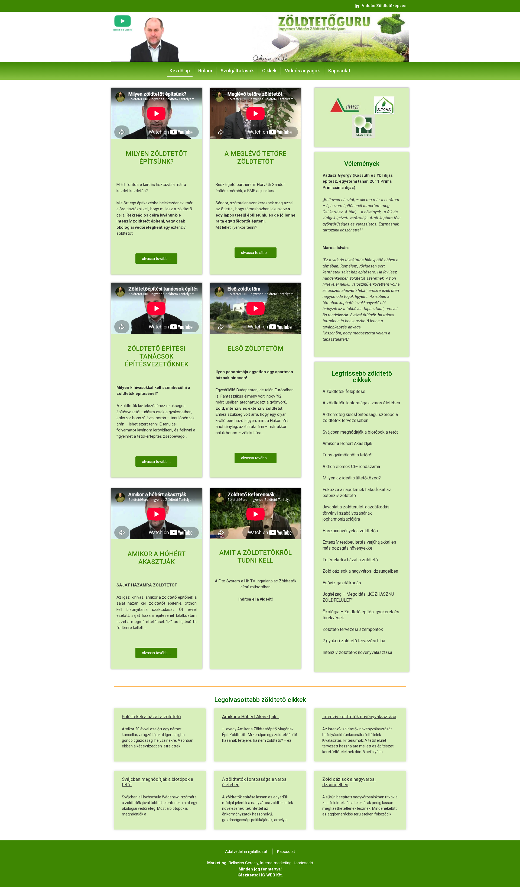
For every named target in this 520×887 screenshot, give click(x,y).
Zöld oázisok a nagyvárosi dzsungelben (360, 571)
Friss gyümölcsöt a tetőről (347, 454)
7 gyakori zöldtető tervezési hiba (354, 640)
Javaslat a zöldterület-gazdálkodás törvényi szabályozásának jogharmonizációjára (356, 513)
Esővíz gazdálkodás (342, 582)
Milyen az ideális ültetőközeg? (352, 477)
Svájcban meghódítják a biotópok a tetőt (360, 432)
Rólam (205, 70)
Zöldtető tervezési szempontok (353, 629)
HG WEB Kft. (271, 875)
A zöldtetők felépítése (344, 391)
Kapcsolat (339, 70)
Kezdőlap (180, 70)
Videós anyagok (302, 70)
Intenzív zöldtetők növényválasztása (357, 652)
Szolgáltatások (237, 70)
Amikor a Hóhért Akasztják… (349, 443)
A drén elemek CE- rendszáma (351, 466)
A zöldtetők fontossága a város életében (361, 402)
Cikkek (269, 70)
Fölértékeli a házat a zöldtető (350, 559)
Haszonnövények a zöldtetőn (350, 530)
